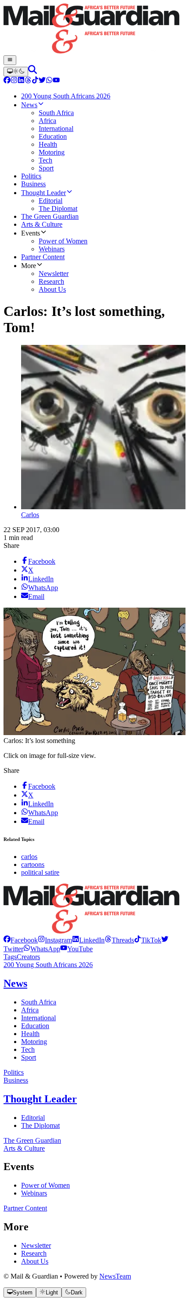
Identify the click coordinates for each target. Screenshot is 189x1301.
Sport (28, 1057)
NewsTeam (115, 1276)
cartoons (32, 864)
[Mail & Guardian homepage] (94, 29)
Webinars (34, 1193)
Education (35, 1025)
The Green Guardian (32, 1140)
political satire (40, 872)
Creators (28, 956)
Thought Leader (40, 1099)
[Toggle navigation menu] (10, 60)
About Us (34, 1261)
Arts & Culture (24, 1148)
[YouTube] (56, 81)
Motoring (34, 1041)
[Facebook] (7, 81)
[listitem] (21, 940)
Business (16, 1080)
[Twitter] (42, 81)
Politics (14, 1072)
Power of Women (45, 1185)
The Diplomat (40, 1125)
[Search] (32, 71)
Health (30, 1033)
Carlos (30, 514)
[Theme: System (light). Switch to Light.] (16, 71)
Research (34, 1253)
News (15, 983)
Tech (28, 1049)
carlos (29, 856)
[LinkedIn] (21, 81)
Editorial (33, 1117)
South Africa (38, 1002)
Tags (10, 956)
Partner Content (25, 1208)
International (38, 1018)
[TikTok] (35, 81)
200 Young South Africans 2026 (48, 964)
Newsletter (36, 1245)
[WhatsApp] (49, 81)
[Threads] (28, 81)
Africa (30, 1010)
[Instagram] (14, 81)
